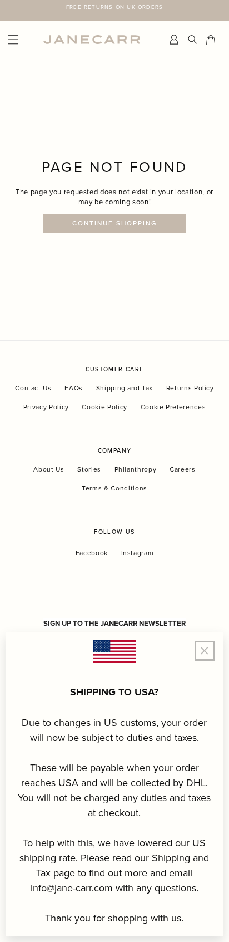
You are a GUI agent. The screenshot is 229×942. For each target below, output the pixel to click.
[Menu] (23, 40)
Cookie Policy (104, 406)
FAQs (73, 387)
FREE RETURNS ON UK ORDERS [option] (114, 7)
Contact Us (33, 387)
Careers (183, 469)
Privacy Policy (46, 406)
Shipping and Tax (124, 387)
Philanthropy (135, 469)
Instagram (137, 553)
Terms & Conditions (114, 488)
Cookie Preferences (173, 406)
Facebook (92, 553)
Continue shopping (114, 223)
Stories (89, 469)
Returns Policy (190, 387)
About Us (48, 469)
